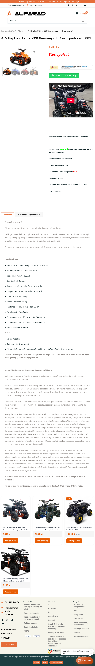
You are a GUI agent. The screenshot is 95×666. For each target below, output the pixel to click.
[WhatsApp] (76, 5)
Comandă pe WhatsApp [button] (65, 75)
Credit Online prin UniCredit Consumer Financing (56, 626)
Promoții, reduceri (81, 629)
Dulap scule (78, 615)
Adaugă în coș (10, 541)
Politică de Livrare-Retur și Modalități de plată (33, 606)
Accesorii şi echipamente (79, 605)
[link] (77, 13)
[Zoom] (34, 52)
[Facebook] (68, 5)
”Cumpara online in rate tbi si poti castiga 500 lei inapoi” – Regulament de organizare (57, 641)
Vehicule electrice (81, 636)
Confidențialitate (31, 627)
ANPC (26, 631)
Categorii (52, 608)
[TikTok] (80, 5)
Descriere (7, 214)
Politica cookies (30, 623)
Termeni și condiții (31, 613)
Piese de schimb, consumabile (81, 623)
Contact (51, 620)
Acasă (51, 604)
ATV (14, 31)
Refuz (45, 662)
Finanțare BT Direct (56, 633)
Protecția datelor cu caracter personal (32, 618)
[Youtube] (85, 5)
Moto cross (78, 618)
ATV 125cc (22, 31)
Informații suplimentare (29, 214)
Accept (36, 662)
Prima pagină (6, 31)
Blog (50, 612)
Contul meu (53, 616)
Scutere (77, 633)
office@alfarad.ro (17, 5)
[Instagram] (72, 5)
